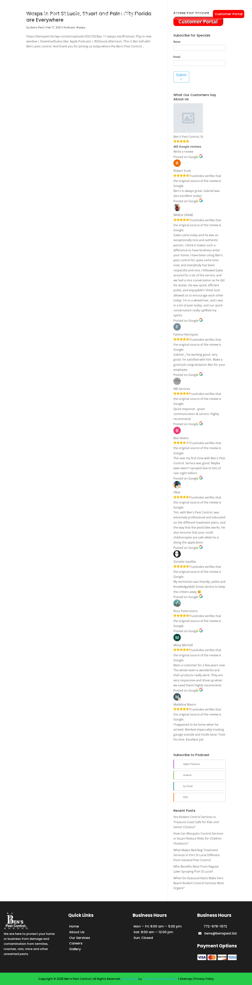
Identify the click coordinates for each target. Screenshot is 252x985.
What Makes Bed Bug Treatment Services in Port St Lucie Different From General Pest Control (196, 855)
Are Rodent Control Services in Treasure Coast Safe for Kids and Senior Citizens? (196, 822)
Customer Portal (228, 14)
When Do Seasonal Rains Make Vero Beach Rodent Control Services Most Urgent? (198, 883)
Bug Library (160, 14)
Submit (181, 77)
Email (176, 56)
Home (8, 14)
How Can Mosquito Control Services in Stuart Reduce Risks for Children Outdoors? (198, 838)
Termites (82, 14)
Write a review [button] (183, 152)
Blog (178, 14)
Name (176, 41)
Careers (102, 14)
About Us (27, 14)
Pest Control (54, 14)
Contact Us (197, 14)
